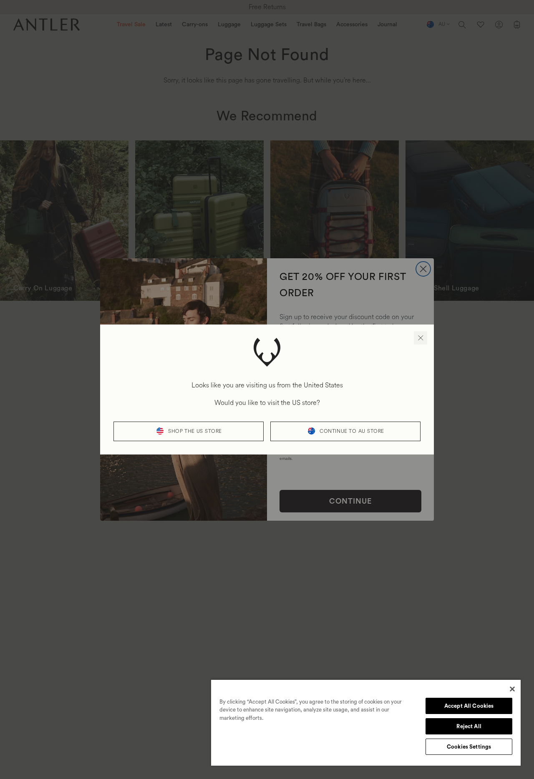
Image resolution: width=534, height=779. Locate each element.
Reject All (468, 726)
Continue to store (352, 431)
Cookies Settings (469, 746)
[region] (366, 722)
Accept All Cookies (469, 706)
